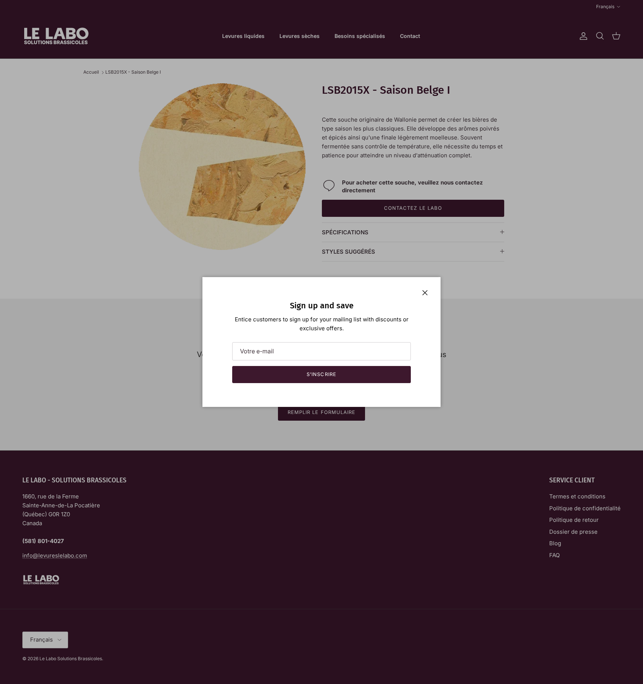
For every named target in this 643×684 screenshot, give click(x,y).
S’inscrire (321, 374)
